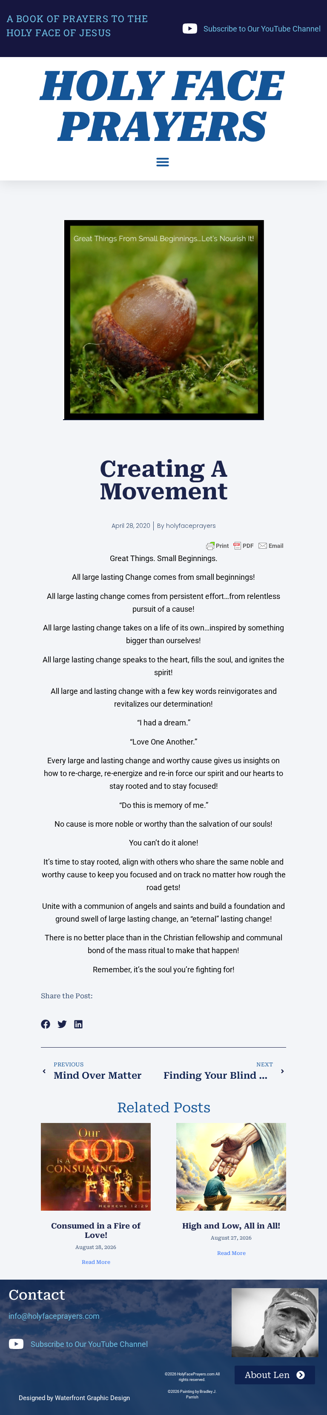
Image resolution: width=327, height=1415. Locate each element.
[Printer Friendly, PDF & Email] (245, 545)
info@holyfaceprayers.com (54, 1316)
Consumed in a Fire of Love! (96, 1230)
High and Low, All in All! (231, 1225)
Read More (96, 1262)
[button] (162, 162)
